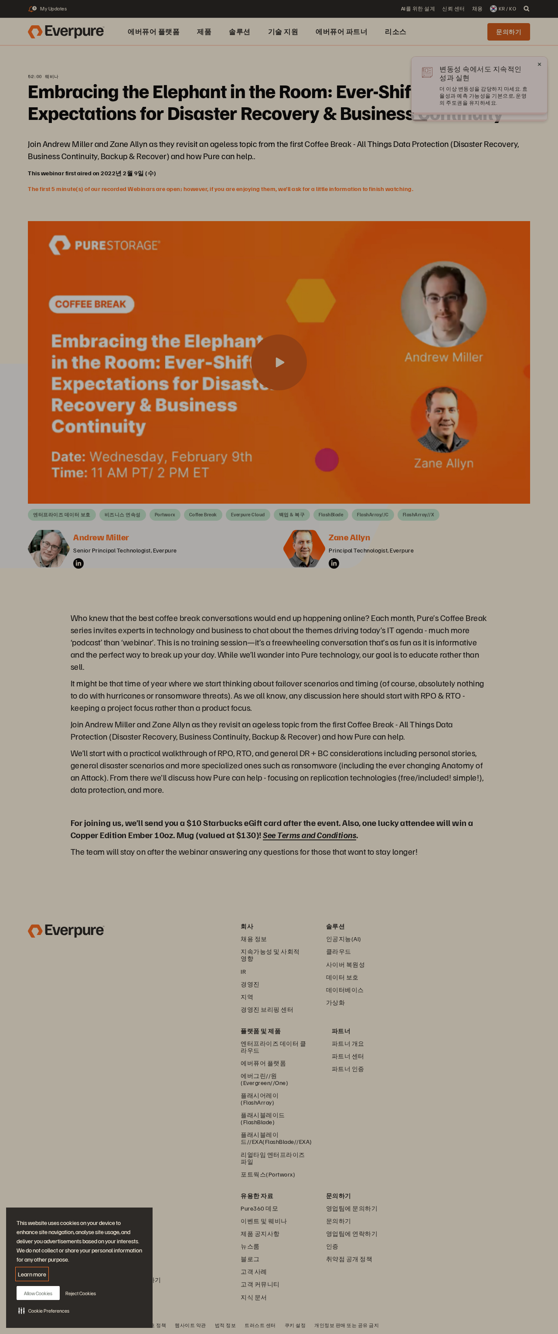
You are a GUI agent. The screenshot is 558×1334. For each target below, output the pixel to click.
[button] (44, 1310)
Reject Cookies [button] (80, 1293)
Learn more (32, 1274)
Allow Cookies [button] (38, 1293)
